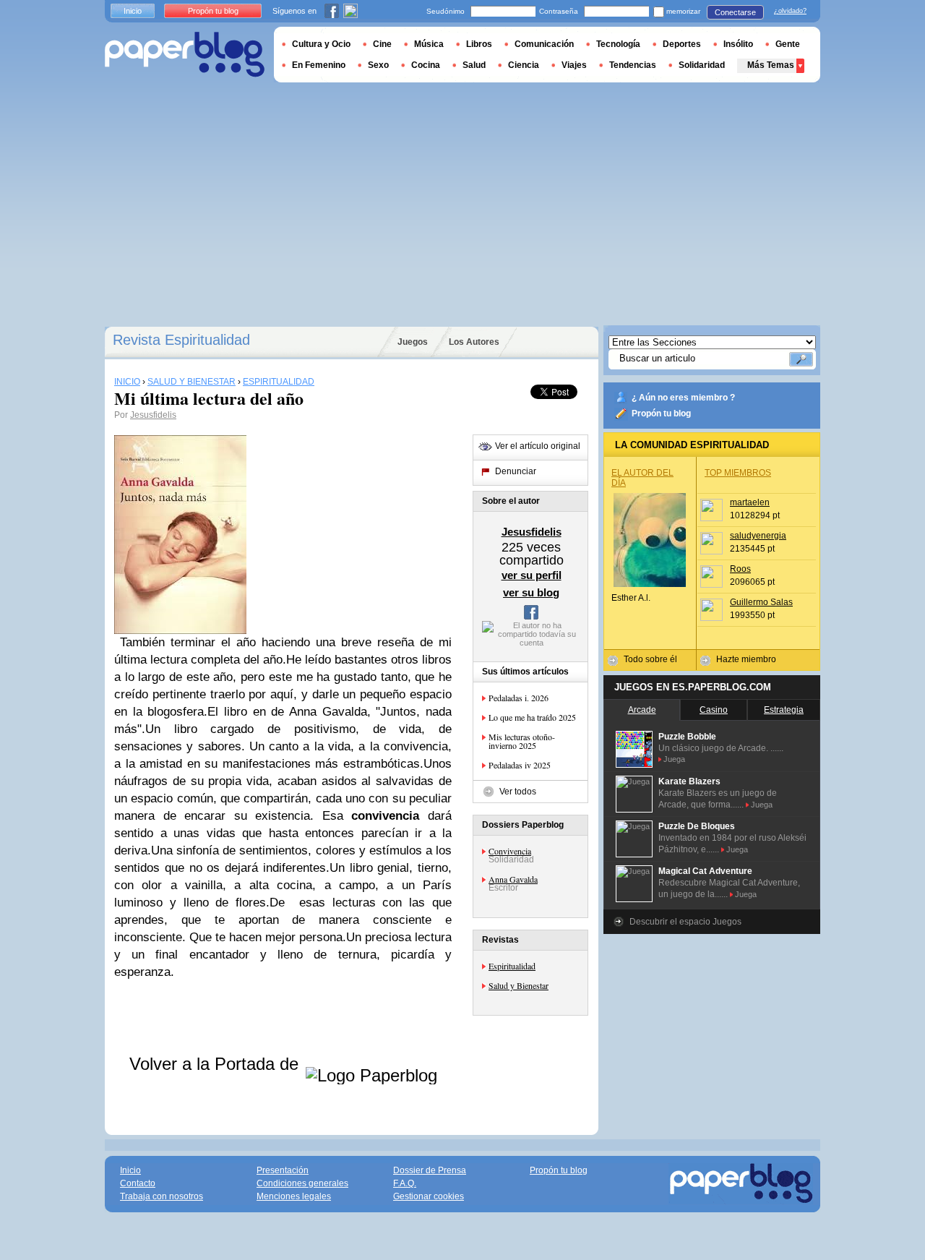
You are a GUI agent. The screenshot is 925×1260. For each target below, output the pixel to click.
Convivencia (510, 851)
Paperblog (184, 54)
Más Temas (770, 65)
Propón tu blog (661, 413)
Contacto (137, 1183)
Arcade (642, 710)
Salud (474, 65)
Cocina (425, 65)
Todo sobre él (650, 659)
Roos (740, 569)
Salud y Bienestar (518, 985)
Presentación (283, 1170)
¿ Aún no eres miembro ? (683, 398)
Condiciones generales (302, 1183)
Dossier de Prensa (429, 1170)
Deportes (682, 44)
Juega (674, 759)
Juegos (412, 342)
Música (429, 44)
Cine (382, 44)
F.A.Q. (404, 1183)
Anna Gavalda (513, 879)
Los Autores (474, 342)
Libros (479, 44)
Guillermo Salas (761, 602)
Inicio (133, 11)
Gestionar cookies (428, 1196)
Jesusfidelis (153, 415)
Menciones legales (294, 1196)
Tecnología (618, 44)
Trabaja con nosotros (161, 1196)
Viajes (574, 65)
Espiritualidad (512, 966)
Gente (787, 44)
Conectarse (735, 12)
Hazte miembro (746, 659)
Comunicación (544, 44)
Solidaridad (702, 65)
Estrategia (784, 710)
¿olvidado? (790, 10)
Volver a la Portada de (216, 1063)
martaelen (750, 502)
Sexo (378, 65)
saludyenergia (758, 536)
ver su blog (531, 592)
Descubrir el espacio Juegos (685, 922)
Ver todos (517, 792)
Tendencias (632, 65)
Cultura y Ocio (321, 44)
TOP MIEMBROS (738, 473)
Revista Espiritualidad (181, 340)
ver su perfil (532, 575)
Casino (714, 710)
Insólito (738, 44)
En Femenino (318, 65)
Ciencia (523, 65)
